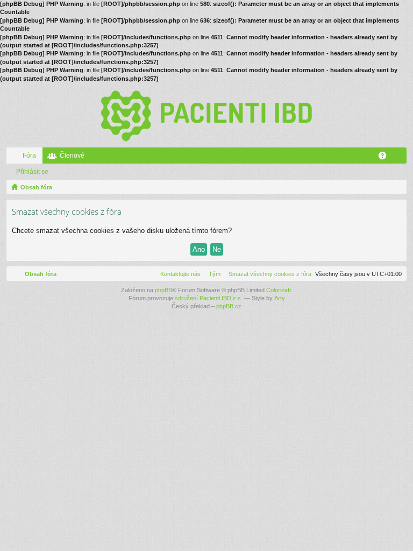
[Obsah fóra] (206, 115)
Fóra (29, 155)
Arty (279, 298)
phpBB (163, 290)
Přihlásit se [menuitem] (401, 158)
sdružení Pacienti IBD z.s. (209, 298)
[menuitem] (267, 274)
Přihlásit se (32, 171)
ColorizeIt (278, 290)
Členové (72, 155)
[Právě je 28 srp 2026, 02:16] (396, 187)
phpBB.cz (228, 306)
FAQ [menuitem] (385, 158)
